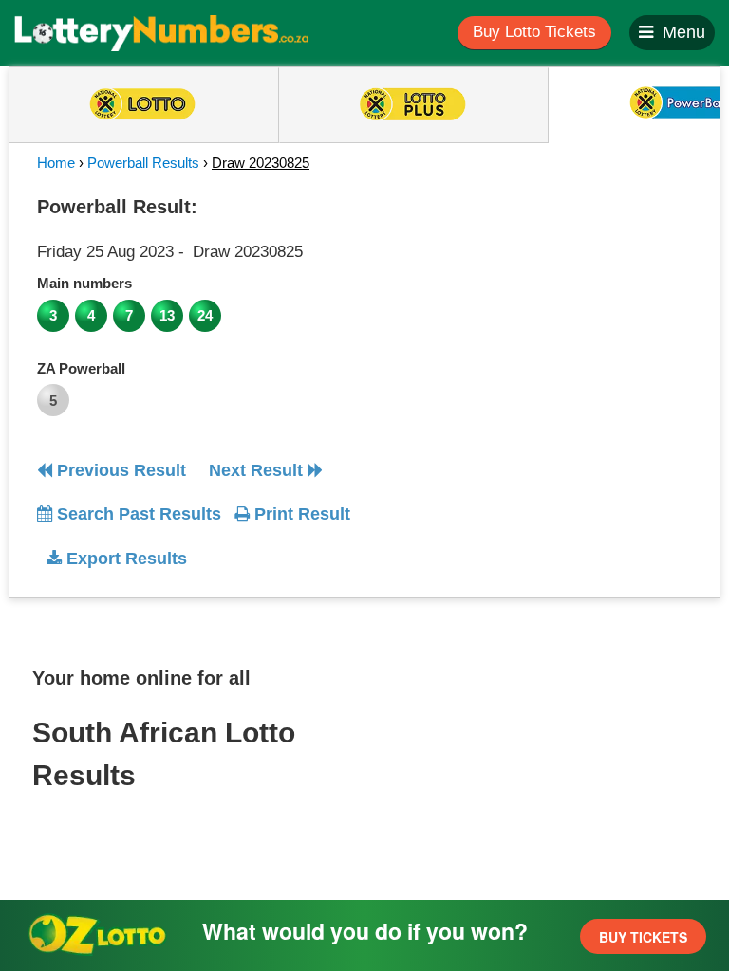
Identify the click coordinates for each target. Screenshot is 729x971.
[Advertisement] (538, 307)
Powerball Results (143, 163)
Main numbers (84, 283)
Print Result (300, 513)
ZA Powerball (81, 368)
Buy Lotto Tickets (534, 32)
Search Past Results (136, 513)
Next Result (258, 470)
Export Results (124, 558)
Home (56, 163)
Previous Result (119, 470)
